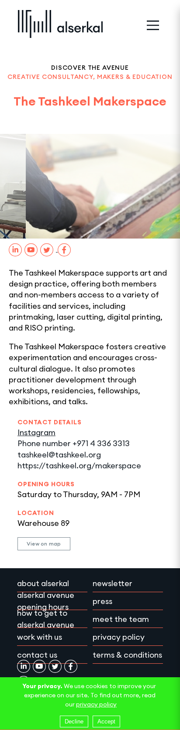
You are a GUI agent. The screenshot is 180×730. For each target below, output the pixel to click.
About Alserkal (43, 583)
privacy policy (96, 704)
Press (102, 601)
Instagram (36, 432)
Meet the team (121, 619)
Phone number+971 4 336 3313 (73, 443)
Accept (106, 721)
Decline (74, 721)
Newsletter (112, 583)
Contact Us (37, 655)
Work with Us (39, 637)
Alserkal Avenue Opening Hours (45, 601)
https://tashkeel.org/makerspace (79, 466)
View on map (44, 543)
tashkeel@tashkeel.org (59, 455)
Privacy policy (119, 637)
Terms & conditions (127, 655)
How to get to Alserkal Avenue (45, 619)
